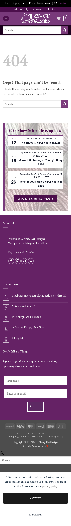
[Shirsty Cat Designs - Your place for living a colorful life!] (35, 18)
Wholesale (47, 433)
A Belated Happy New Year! (28, 327)
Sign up (36, 407)
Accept (35, 498)
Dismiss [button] (61, 3)
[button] (6, 19)
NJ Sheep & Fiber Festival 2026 (41, 142)
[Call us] (31, 261)
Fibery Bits (18, 338)
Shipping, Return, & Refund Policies (28, 436)
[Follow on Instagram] (52, 9)
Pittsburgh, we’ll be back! (26, 316)
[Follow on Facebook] (49, 9)
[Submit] (64, 30)
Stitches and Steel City (25, 306)
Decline (35, 514)
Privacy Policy (56, 436)
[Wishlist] (59, 18)
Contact (21, 433)
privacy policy (50, 486)
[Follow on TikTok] (55, 9)
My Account (34, 433)
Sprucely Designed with (34, 446)
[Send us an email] (24, 261)
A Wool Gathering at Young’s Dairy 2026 (40, 162)
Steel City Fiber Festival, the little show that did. (39, 295)
